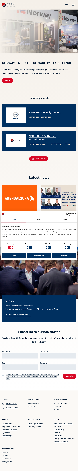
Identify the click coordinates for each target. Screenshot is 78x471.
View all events (40, 159)
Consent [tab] (13, 219)
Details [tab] (39, 219)
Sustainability (59, 430)
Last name (44, 351)
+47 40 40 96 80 (12, 408)
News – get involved (35, 424)
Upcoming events (34, 427)
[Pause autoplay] (75, 51)
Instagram (6, 462)
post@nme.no (11, 404)
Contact (57, 433)
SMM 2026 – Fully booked (45, 112)
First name (6, 351)
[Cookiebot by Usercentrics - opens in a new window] (67, 214)
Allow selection (39, 255)
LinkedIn (5, 456)
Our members (7, 424)
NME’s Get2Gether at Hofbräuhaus (42, 137)
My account (6, 433)
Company (43, 363)
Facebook (5, 459)
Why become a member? (11, 427)
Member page (7, 436)
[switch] (29, 247)
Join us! (7, 81)
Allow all (64, 255)
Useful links (58, 436)
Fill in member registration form (16, 314)
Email (4, 363)
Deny (14, 255)
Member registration (9, 430)
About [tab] (64, 219)
